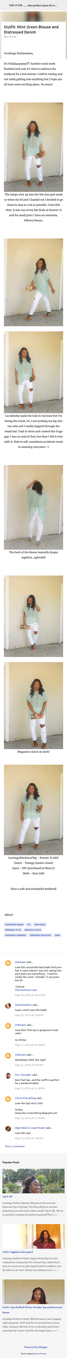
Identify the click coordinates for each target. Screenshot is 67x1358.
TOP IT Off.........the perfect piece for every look (37, 5)
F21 (29, 924)
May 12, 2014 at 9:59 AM (29, 1064)
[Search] (62, 5)
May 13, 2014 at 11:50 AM (30, 1118)
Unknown (20, 961)
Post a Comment (15, 1146)
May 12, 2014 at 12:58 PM (30, 1088)
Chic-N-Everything (25, 1097)
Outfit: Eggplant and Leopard (17, 1251)
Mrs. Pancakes (23, 1074)
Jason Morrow (41, 1353)
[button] (6, 43)
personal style (13, 929)
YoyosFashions (23, 1004)
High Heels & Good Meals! (30, 1127)
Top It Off (7, 1196)
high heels (39, 924)
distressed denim (14, 924)
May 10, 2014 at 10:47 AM (30, 994)
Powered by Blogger (35, 1346)
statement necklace (40, 935)
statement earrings (15, 935)
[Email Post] (6, 920)
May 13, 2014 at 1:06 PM (29, 1138)
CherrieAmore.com (26, 989)
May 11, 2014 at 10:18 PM (30, 1044)
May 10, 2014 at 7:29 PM (29, 1015)
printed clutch (33, 929)
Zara (57, 935)
